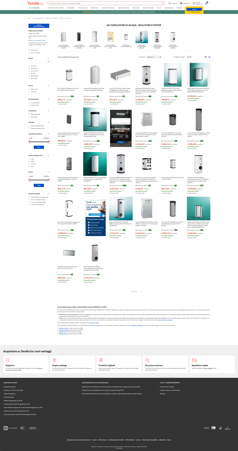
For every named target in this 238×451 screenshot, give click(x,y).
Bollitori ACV (63, 332)
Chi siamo (94, 439)
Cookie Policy (162, 439)
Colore (30, 85)
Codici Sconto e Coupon (167, 387)
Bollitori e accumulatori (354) (36, 40)
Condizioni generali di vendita (116, 439)
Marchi (188, 8)
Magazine (179, 8)
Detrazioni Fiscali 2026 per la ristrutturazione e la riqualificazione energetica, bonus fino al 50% (111, 387)
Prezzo (30, 172)
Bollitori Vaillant (64, 330)
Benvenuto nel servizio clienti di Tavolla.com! (79, 439)
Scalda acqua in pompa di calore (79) (37, 37)
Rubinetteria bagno (148, 8)
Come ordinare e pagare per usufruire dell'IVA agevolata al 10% (23, 407)
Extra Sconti (135, 8)
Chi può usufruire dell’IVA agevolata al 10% (17, 404)
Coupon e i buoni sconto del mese (170, 390)
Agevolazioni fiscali (123, 8)
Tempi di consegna (34, 193)
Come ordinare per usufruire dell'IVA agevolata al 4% (20, 414)
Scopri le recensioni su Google (124, 12)
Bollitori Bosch (63, 333)
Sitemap (162, 393)
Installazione (32, 111)
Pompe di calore (83, 8)
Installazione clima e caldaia (55, 8)
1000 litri (140, 325)
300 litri (134, 325)
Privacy (169, 439)
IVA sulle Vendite (9, 397)
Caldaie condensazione (108, 8)
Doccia (159, 8)
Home (29, 18)
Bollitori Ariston (64, 328)
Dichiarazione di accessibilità (149, 439)
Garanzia (138, 439)
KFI (122, 448)
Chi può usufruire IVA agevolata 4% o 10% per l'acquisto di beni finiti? (103, 390)
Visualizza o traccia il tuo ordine (13, 390)
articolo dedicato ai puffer (164, 320)
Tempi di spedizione (10, 393)
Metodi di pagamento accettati (13, 400)
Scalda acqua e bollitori (52, 18)
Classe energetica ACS (35, 155)
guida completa (94, 322)
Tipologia (31, 122)
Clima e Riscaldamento (38, 18)
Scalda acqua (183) (33, 33)
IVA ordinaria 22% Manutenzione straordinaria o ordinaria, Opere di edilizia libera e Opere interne (112, 393)
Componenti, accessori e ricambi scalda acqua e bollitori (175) (37, 43)
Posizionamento (33, 99)
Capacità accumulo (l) (35, 134)
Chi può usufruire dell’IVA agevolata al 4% (16, 411)
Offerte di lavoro (102, 439)
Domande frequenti (10, 387)
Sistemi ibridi (94, 8)
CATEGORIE (35, 8)
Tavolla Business (169, 8)
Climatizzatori (71, 8)
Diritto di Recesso (130, 439)
